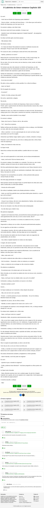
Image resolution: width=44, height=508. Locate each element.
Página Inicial (8, 1)
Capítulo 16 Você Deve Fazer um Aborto (22, 453)
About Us (21, 496)
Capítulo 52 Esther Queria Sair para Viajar (22, 463)
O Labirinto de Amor (11, 4)
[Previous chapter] (15, 13)
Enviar (3, 427)
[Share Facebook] (20, 395)
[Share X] (23, 395)
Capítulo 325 (19, 4)
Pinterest (36, 499)
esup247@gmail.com (27, 502)
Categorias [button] (14, 1)
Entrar (42, 1)
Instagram (36, 500)
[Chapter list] (19, 13)
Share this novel (22, 389)
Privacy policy (22, 499)
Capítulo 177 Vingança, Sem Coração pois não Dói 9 (25, 432)
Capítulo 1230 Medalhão (19, 473)
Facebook (37, 496)
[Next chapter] (29, 13)
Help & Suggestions (23, 500)
